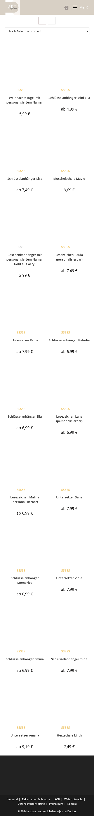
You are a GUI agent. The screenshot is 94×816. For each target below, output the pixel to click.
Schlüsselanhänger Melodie (69, 340)
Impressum (56, 804)
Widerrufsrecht (73, 799)
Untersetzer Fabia (25, 340)
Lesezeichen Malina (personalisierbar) (24, 499)
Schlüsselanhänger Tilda (69, 659)
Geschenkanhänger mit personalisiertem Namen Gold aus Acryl (24, 259)
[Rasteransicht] (42, 20)
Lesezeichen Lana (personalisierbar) (69, 418)
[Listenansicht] (52, 20)
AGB (57, 799)
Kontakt (72, 804)
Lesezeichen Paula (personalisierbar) (69, 257)
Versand (13, 799)
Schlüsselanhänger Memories (25, 580)
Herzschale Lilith (69, 735)
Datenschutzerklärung (31, 804)
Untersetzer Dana (69, 497)
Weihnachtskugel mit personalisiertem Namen (24, 100)
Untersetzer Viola (69, 578)
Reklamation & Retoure (36, 799)
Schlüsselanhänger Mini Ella (69, 98)
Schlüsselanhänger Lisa (24, 178)
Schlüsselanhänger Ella (25, 416)
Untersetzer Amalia (24, 735)
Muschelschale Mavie (69, 178)
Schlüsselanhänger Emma (25, 659)
